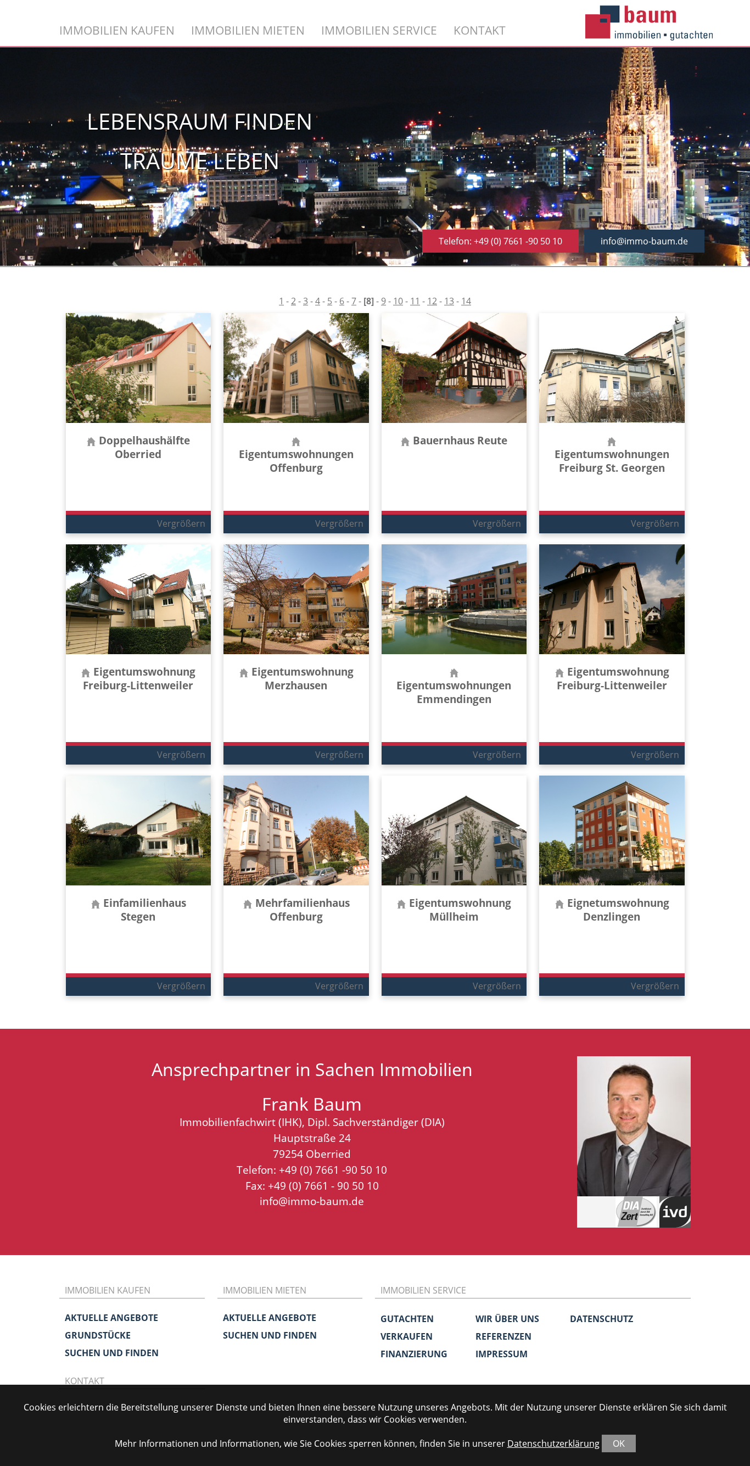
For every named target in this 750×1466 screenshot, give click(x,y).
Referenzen (503, 1336)
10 (398, 301)
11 (415, 301)
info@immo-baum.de (644, 241)
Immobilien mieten (248, 30)
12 (432, 301)
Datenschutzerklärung (553, 1443)
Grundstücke (98, 1335)
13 (449, 301)
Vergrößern (181, 523)
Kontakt (480, 30)
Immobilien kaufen (117, 30)
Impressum (501, 1354)
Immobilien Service (379, 30)
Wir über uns (507, 1319)
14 (466, 301)
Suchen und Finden (112, 1353)
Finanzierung (413, 1354)
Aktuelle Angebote (111, 1318)
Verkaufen (406, 1336)
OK (619, 1443)
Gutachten (407, 1319)
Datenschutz (601, 1319)
